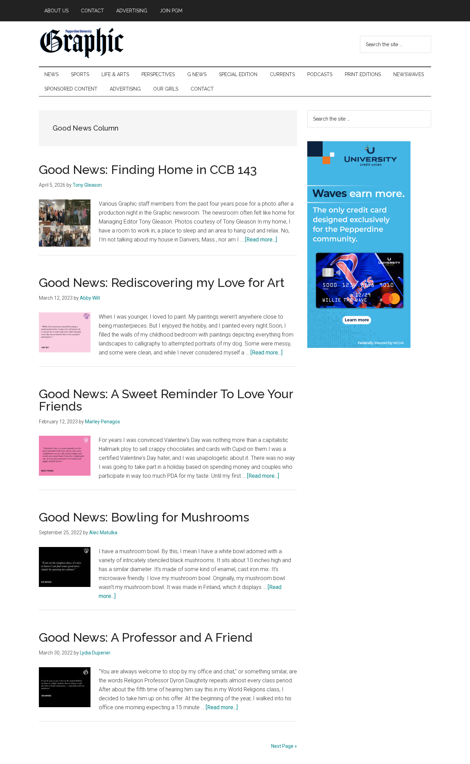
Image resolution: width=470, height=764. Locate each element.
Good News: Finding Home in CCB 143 (148, 169)
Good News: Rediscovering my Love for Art (162, 282)
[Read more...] (261, 239)
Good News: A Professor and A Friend (146, 637)
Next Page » (284, 746)
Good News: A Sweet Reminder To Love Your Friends (166, 399)
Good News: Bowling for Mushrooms (144, 517)
